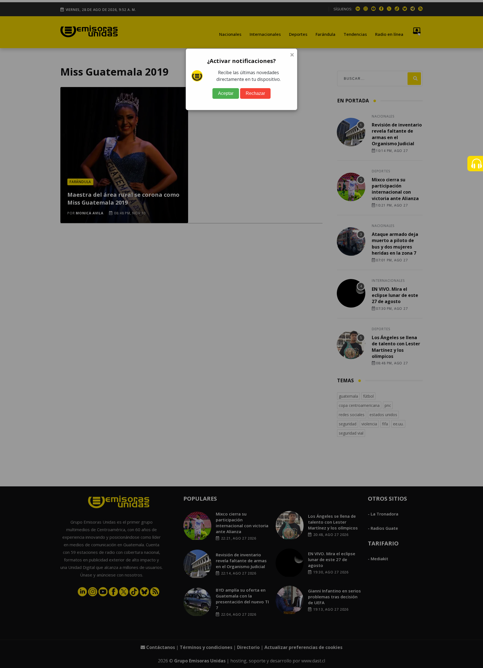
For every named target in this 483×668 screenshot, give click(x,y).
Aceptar (225, 93)
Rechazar (255, 93)
